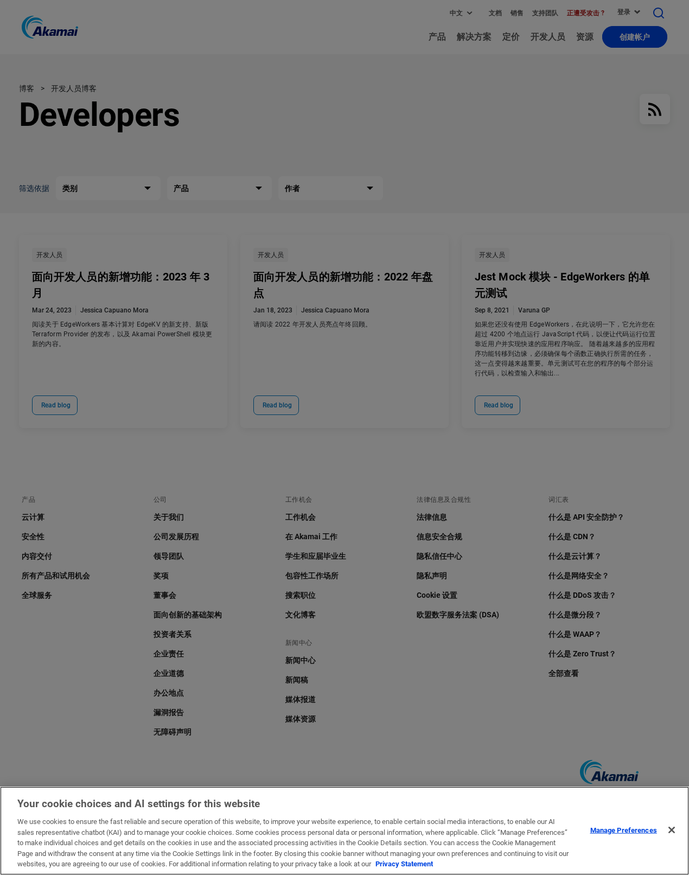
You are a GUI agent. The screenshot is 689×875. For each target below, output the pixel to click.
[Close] (672, 830)
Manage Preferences (623, 830)
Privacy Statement (404, 864)
